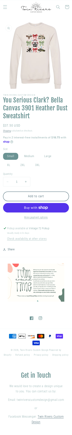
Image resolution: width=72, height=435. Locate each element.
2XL (22, 165)
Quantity (7, 173)
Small (10, 156)
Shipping (7, 130)
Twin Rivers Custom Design (34, 350)
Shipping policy (60, 355)
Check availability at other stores (27, 238)
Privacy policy (41, 355)
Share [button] (11, 249)
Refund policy (22, 355)
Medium (29, 156)
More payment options (36, 217)
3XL (37, 165)
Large (47, 156)
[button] (5, 7)
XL (8, 165)
